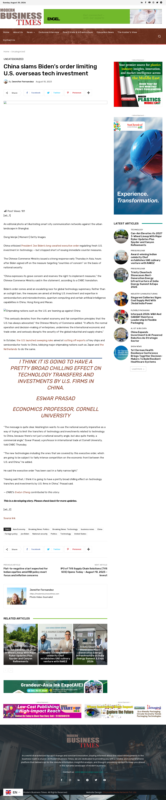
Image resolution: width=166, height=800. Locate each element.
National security (39, 534)
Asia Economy (19, 529)
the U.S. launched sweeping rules (35, 340)
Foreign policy (11, 534)
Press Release (55, 649)
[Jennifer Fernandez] (6, 81)
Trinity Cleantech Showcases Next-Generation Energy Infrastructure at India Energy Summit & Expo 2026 (90, 654)
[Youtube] (149, 3)
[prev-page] (6, 670)
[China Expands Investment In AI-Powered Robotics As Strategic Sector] (121, 335)
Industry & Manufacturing (144, 294)
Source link (9, 518)
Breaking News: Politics (39, 529)
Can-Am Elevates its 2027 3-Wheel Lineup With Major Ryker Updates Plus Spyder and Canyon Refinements (20, 655)
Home (6, 51)
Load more (137, 369)
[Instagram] (153, 3)
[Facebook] (146, 3)
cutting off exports (75, 340)
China (99, 529)
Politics (54, 534)
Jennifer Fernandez (23, 82)
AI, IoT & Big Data (139, 328)
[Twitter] (157, 3)
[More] (88, 92)
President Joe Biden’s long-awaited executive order (50, 245)
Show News (136, 346)
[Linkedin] (142, 3)
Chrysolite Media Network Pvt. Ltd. (120, 792)
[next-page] (11, 670)
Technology (65, 534)
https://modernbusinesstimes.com (44, 594)
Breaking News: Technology (65, 529)
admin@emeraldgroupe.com (89, 772)
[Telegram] (161, 3)
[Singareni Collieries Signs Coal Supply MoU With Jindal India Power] (121, 299)
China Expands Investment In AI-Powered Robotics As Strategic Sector (146, 336)
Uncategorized (18, 51)
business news (87, 529)
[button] (159, 36)
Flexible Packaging (140, 310)
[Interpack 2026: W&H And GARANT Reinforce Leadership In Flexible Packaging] (121, 317)
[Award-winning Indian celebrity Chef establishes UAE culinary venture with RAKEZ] (55, 644)
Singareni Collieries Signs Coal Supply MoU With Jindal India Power (146, 300)
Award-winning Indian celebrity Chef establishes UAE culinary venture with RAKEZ (55, 657)
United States (80, 534)
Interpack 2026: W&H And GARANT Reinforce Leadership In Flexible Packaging (146, 318)
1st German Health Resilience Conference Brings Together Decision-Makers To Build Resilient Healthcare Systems (146, 356)
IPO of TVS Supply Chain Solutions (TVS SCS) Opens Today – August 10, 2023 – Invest (84, 572)
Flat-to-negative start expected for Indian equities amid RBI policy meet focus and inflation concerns (26, 572)
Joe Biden (25, 534)
